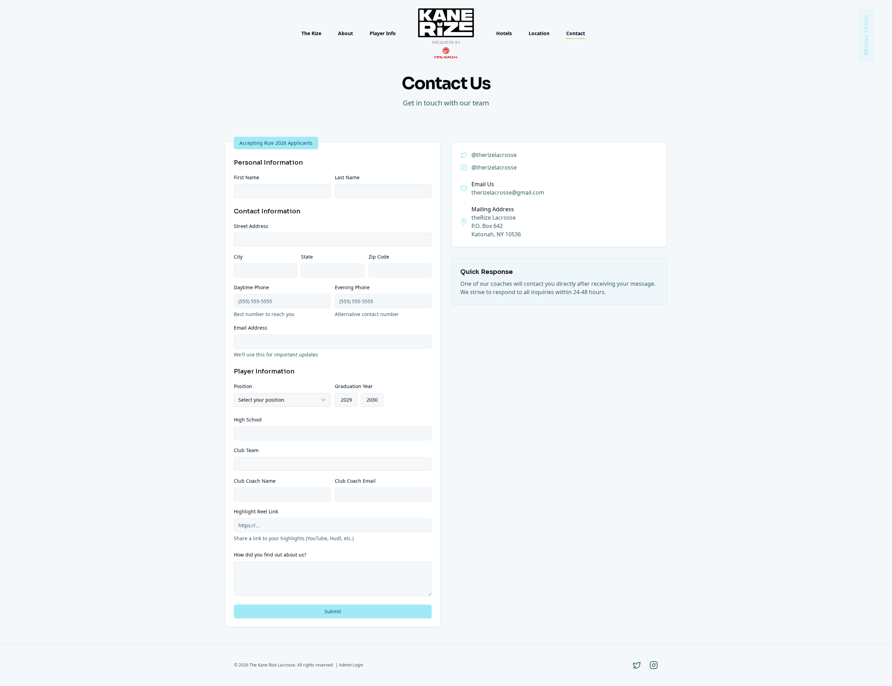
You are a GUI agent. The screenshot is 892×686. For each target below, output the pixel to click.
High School (248, 419)
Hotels (504, 33)
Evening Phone (352, 287)
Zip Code (379, 256)
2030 (372, 399)
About (345, 33)
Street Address (251, 226)
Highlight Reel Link (256, 511)
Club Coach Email (355, 481)
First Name (246, 177)
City (238, 256)
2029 (346, 399)
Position (243, 386)
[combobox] (282, 400)
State (307, 256)
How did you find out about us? (270, 554)
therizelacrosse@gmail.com (507, 192)
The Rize (311, 33)
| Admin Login (349, 665)
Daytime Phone (251, 287)
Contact (575, 33)
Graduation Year (354, 386)
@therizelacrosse (494, 155)
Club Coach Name (255, 481)
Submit (332, 611)
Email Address (250, 327)
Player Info (383, 33)
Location (539, 33)
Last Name (347, 177)
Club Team (246, 450)
